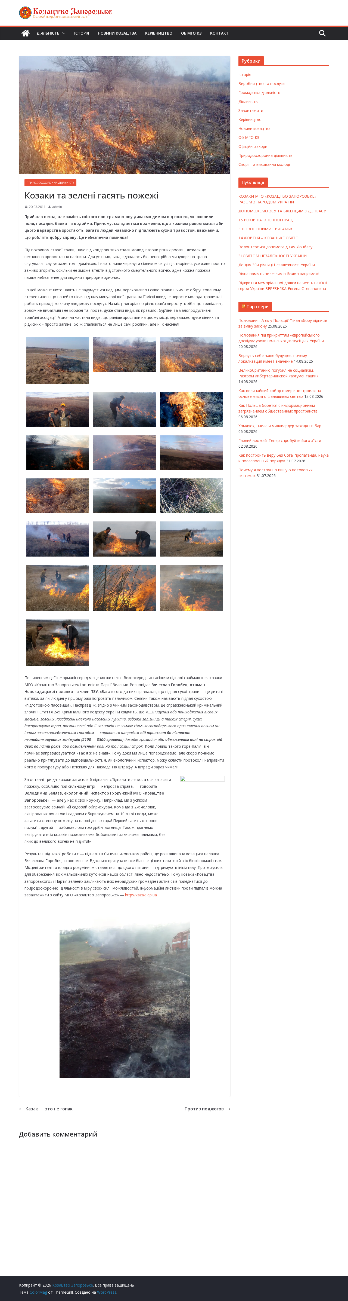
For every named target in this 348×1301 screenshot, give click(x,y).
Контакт (219, 33)
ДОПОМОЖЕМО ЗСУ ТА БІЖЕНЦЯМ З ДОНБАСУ (282, 210)
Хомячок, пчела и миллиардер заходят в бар (279, 425)
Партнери (258, 307)
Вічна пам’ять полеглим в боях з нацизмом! (278, 273)
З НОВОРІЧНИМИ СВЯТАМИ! (265, 228)
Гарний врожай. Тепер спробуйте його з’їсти (279, 440)
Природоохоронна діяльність (50, 183)
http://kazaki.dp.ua (141, 894)
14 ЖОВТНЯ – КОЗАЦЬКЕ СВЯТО (268, 237)
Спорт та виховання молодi (264, 164)
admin (57, 206)
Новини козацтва (117, 33)
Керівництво (158, 33)
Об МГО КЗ (191, 33)
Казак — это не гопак (49, 1109)
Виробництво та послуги (261, 83)
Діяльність (48, 33)
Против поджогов (204, 1109)
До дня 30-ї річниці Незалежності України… (278, 264)
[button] (63, 33)
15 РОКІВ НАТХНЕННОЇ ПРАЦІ (266, 219)
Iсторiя (81, 33)
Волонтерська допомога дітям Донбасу (275, 246)
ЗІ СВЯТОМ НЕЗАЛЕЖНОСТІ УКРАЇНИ (272, 255)
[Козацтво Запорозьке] (25, 33)
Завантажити (250, 110)
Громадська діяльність (259, 92)
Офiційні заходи (252, 146)
